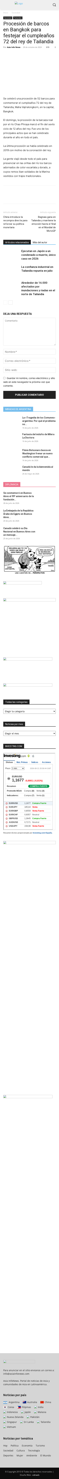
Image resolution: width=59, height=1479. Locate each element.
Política (15, 1445)
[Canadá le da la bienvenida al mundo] (11, 471)
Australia (32, 1402)
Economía (27, 1445)
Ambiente (31, 1455)
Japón (27, 1412)
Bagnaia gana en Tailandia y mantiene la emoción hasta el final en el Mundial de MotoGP (43, 224)
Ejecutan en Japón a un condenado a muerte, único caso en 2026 (38, 254)
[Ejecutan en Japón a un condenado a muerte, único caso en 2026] (11, 255)
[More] (36, 54)
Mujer (20, 1455)
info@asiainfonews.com (16, 1373)
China (47, 1402)
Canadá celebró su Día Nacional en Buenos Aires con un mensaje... (19, 531)
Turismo (40, 1445)
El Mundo (45, 1455)
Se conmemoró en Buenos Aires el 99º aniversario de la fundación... (18, 496)
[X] (14, 54)
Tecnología (34, 1450)
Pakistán (34, 1417)
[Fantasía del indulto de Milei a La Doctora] (11, 438)
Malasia (41, 1412)
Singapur (11, 1422)
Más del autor (40, 242)
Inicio (5, 12)
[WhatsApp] (29, 54)
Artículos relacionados (17, 242)
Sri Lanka (28, 1422)
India (40, 1407)
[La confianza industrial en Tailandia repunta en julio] (11, 270)
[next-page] (11, 302)
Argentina (14, 1402)
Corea (10, 1407)
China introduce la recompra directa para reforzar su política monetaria (15, 222)
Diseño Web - (29, 1475)
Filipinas (26, 1407)
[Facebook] (6, 54)
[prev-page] (5, 302)
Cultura (21, 1450)
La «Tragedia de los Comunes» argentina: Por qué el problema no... (39, 421)
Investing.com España (42, 833)
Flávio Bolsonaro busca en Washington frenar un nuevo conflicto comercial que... (37, 453)
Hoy (5, 1445)
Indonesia (12, 1412)
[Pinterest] (21, 54)
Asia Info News (13, 47)
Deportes (8, 1455)
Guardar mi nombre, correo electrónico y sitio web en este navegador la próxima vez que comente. (29, 382)
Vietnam (11, 1426)
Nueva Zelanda (14, 1417)
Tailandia (17, 18)
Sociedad (16, 12)
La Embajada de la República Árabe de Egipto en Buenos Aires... (18, 514)
